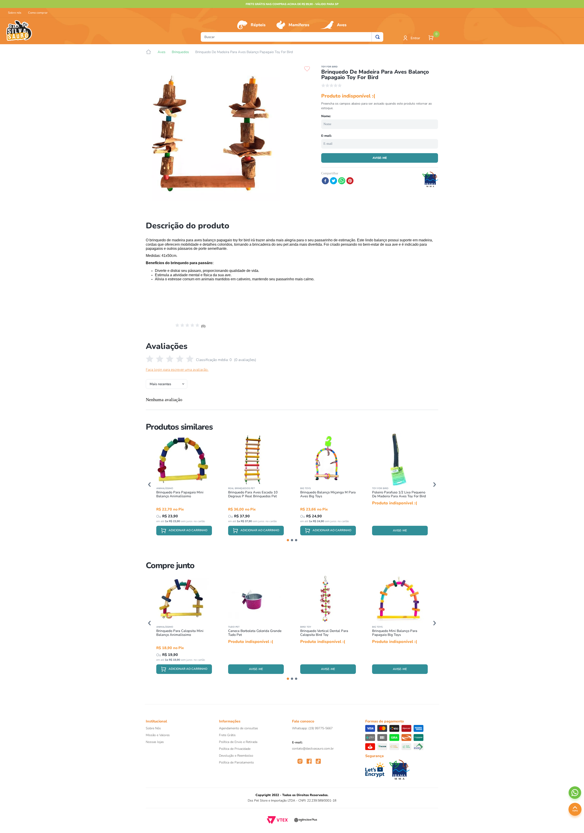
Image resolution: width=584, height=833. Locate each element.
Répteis (258, 25)
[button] (149, 484)
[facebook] (325, 181)
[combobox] (292, 37)
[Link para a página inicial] (148, 52)
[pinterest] (350, 181)
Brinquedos (180, 52)
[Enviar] (379, 158)
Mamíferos (299, 25)
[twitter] (333, 181)
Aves (342, 25)
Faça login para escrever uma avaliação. (177, 369)
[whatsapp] (341, 181)
